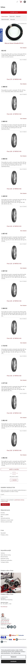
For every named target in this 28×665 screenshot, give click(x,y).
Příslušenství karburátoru (6, 560)
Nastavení (13, 656)
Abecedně (12, 19)
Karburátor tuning (5, 558)
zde (19, 653)
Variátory (3, 553)
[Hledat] (17, 1)
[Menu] (24, 1)
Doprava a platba (5, 514)
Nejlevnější (12, 16)
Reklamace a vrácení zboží (7, 520)
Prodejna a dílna (4, 534)
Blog (2, 516)
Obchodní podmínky (5, 518)
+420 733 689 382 (5, 620)
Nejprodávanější (5, 19)
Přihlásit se (5, 504)
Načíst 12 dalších (14, 469)
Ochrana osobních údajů (6, 521)
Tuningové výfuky (5, 562)
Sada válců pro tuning (6, 554)
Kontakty (3, 512)
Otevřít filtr (14, 12)
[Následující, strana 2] (14, 473)
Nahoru (14, 480)
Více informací (4, 606)
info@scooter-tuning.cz (6, 623)
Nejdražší (18, 16)
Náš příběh (3, 533)
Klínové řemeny (4, 556)
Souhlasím (13, 661)
